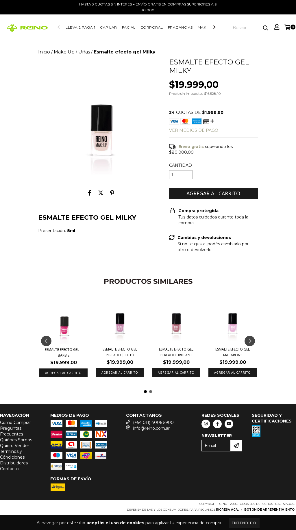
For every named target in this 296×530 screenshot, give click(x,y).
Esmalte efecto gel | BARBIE (63, 352)
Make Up (206, 27)
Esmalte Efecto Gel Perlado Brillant (176, 352)
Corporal (151, 27)
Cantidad (180, 165)
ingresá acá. (227, 510)
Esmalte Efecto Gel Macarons (232, 352)
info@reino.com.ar (151, 428)
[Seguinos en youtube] (229, 424)
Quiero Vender (14, 445)
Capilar (108, 27)
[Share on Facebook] (89, 193)
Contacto (9, 468)
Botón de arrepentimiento (269, 510)
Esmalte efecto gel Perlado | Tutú (120, 352)
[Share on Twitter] (100, 193)
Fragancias (180, 27)
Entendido (244, 522)
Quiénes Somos (16, 439)
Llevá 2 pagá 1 (80, 27)
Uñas (84, 52)
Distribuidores (14, 463)
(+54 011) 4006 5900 (153, 422)
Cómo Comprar (15, 422)
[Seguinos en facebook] (217, 424)
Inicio (44, 52)
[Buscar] (265, 28)
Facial (129, 27)
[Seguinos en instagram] (205, 424)
